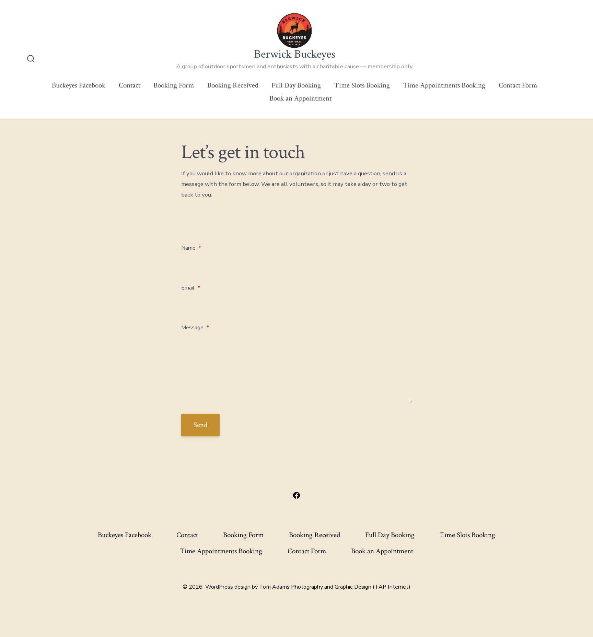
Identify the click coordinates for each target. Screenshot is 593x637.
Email (190, 288)
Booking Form (173, 85)
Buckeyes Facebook (78, 85)
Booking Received (232, 85)
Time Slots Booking (362, 85)
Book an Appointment (300, 98)
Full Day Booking (296, 85)
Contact (129, 85)
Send (200, 424)
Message (195, 327)
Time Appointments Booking (444, 85)
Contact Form (518, 85)
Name (191, 248)
